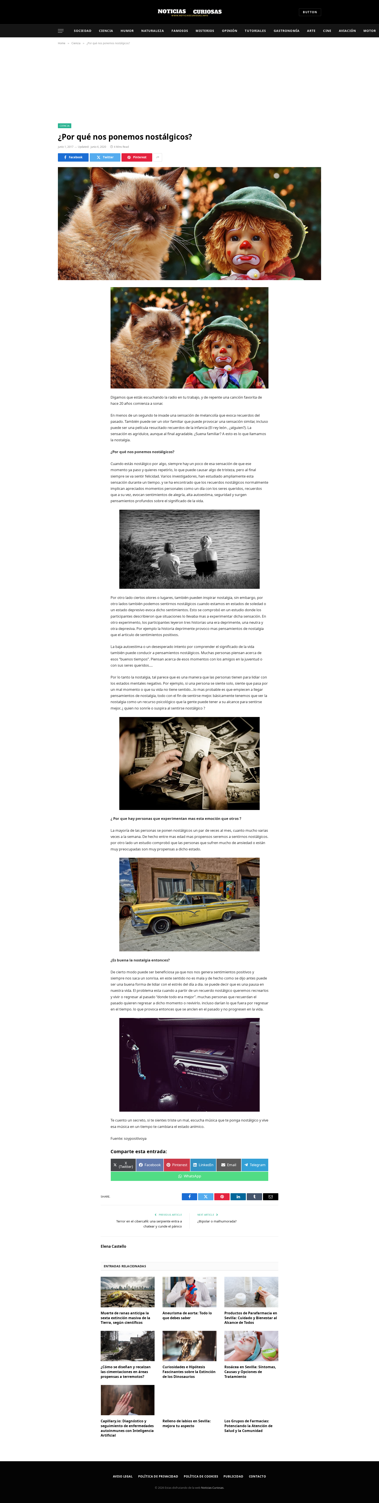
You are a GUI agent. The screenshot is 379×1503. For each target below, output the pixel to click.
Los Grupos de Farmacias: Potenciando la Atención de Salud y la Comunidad (248, 1426)
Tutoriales (255, 31)
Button (310, 12)
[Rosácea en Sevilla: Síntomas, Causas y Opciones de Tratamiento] (251, 1346)
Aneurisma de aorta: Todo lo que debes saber (187, 1315)
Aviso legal (123, 1476)
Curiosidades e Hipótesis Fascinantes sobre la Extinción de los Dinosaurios (189, 1372)
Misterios (205, 31)
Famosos (180, 31)
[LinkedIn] (65, 324)
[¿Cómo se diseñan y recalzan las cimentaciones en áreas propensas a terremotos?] (128, 1346)
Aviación (347, 31)
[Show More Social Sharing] (157, 157)
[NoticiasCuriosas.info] (189, 12)
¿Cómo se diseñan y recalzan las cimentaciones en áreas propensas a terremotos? (126, 1372)
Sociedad (82, 31)
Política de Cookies (201, 1476)
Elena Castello (113, 1246)
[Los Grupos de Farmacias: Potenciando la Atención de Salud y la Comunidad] (251, 1400)
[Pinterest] (65, 335)
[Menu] (61, 31)
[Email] (65, 346)
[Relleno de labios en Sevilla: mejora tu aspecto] (189, 1400)
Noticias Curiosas (212, 1488)
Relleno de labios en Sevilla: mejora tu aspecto (187, 1423)
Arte (311, 31)
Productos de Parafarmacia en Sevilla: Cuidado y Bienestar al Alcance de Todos (250, 1318)
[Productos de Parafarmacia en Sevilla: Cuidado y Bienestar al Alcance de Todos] (251, 1292)
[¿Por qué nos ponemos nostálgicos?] (189, 223)
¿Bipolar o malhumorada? (217, 1221)
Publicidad (233, 1476)
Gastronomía (287, 31)
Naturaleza (152, 31)
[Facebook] (65, 301)
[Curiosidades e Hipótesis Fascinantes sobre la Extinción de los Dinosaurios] (189, 1346)
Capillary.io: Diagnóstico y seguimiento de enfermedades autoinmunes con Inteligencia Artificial (127, 1428)
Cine (327, 31)
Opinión (230, 31)
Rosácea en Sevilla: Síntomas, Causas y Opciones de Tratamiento (250, 1372)
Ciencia (106, 31)
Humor (127, 31)
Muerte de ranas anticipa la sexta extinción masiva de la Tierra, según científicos (125, 1318)
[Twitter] (65, 313)
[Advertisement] (189, 83)
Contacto (257, 1476)
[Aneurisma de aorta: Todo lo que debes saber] (189, 1292)
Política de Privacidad (158, 1476)
